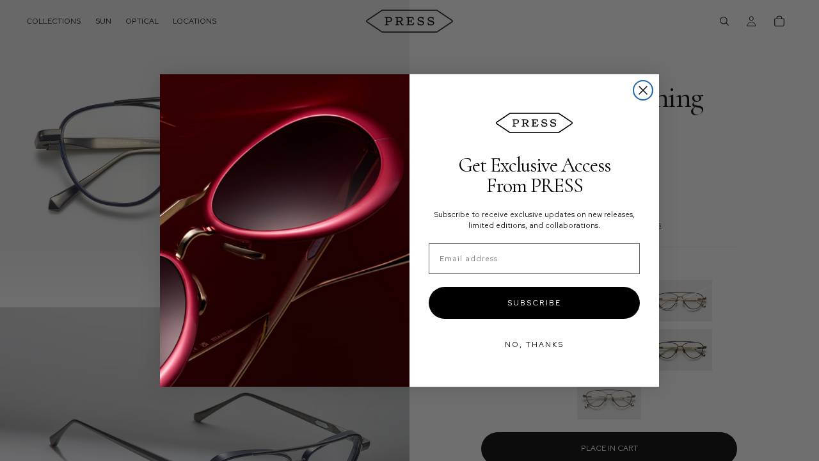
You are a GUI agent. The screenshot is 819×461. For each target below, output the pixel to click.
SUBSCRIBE (534, 303)
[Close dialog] (643, 90)
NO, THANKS (534, 344)
